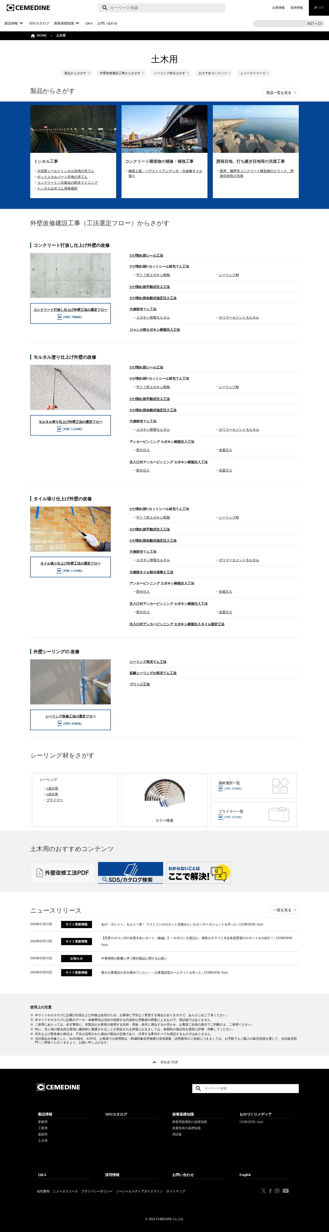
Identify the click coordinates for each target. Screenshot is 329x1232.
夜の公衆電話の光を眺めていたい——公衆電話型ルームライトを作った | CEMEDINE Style (164, 972)
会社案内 (43, 1191)
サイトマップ (175, 1191)
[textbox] (161, 7)
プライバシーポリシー (97, 1191)
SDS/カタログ (39, 23)
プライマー (54, 800)
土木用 (42, 1140)
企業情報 (278, 7)
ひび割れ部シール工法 (146, 255)
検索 (104, 7)
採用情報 (297, 7)
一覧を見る (282, 910)
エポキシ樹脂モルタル (153, 317)
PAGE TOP (169, 1063)
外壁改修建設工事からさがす (120, 73)
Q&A (89, 23)
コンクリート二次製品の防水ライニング (67, 182)
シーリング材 (229, 275)
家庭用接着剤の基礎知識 (189, 1122)
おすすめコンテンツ (213, 73)
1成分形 (52, 788)
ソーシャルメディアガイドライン (139, 1191)
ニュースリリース (252, 73)
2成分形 (52, 794)
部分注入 (143, 450)
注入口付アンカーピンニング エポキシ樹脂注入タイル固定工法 (177, 624)
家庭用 (42, 1122)
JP (319, 7)
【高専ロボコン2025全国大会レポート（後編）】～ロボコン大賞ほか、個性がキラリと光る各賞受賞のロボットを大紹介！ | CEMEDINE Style (197, 941)
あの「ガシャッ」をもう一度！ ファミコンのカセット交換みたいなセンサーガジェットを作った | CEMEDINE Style (182, 924)
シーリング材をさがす (169, 73)
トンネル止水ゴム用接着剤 (57, 188)
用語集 (177, 1134)
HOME (42, 35)
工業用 (42, 1128)
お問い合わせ (107, 23)
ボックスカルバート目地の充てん (62, 177)
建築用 (42, 1134)
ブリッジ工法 (140, 684)
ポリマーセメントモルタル (239, 317)
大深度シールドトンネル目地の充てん (65, 171)
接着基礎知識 (183, 1114)
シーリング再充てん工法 (148, 662)
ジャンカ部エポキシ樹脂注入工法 (155, 329)
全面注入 (225, 450)
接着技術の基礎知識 (186, 1128)
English (245, 1175)
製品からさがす (75, 73)
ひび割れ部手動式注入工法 (150, 287)
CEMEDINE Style (251, 1122)
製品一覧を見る (278, 93)
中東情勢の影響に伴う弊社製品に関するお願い (134, 958)
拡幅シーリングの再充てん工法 (153, 673)
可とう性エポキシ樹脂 (153, 275)
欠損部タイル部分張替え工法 (151, 572)
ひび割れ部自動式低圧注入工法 (153, 298)
